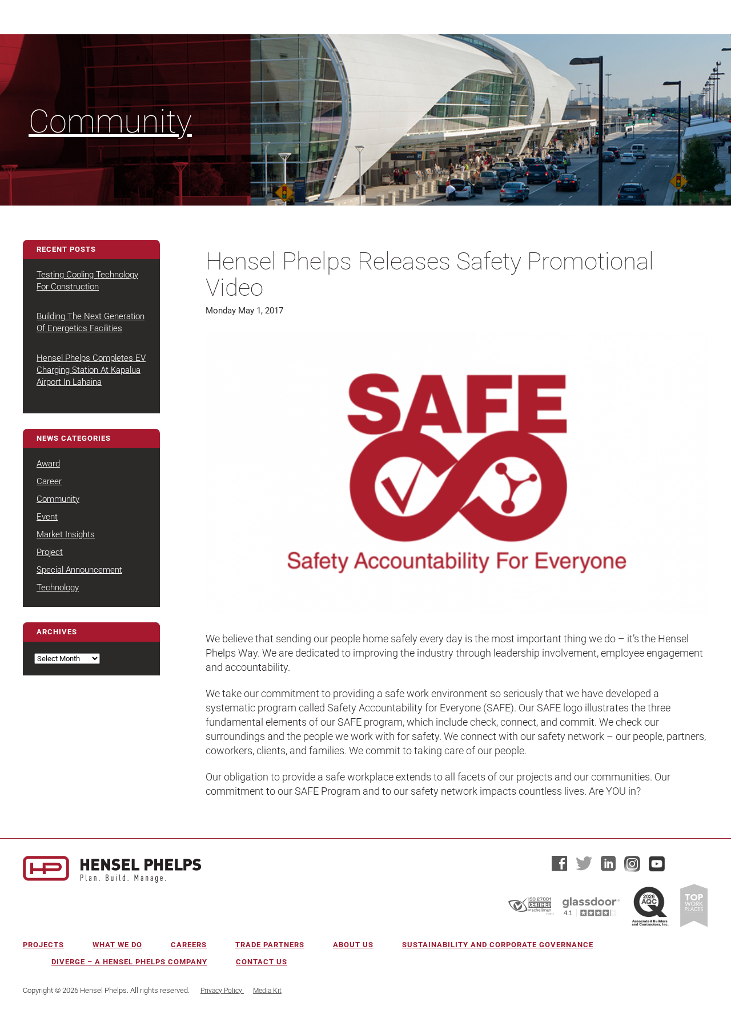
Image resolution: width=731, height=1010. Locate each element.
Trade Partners (269, 944)
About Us (353, 944)
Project (50, 552)
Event (47, 517)
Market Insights (66, 534)
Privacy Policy (222, 991)
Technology (58, 587)
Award (48, 463)
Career (49, 481)
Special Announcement (79, 570)
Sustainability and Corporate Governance (497, 944)
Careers (189, 944)
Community (110, 121)
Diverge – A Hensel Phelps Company (129, 961)
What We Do (117, 944)
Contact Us (261, 961)
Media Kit (267, 991)
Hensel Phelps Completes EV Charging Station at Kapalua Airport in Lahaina (91, 370)
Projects (43, 944)
